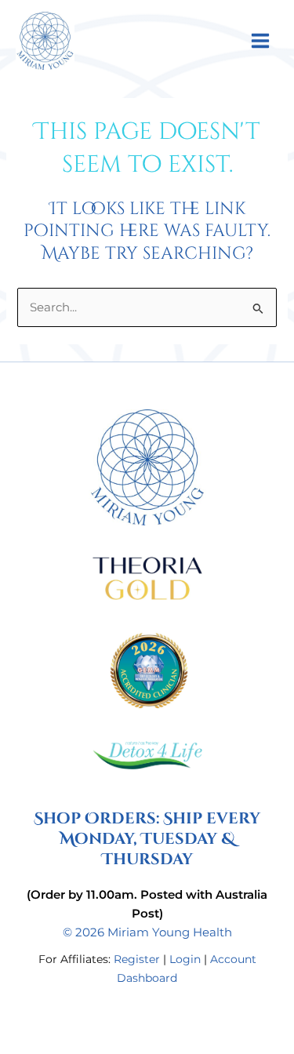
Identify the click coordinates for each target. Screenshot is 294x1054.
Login (185, 959)
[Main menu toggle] (260, 40)
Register (137, 959)
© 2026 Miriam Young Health (147, 932)
